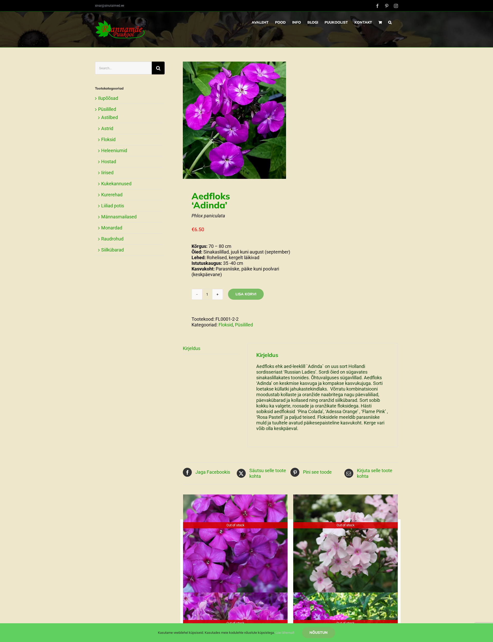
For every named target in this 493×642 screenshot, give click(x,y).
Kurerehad (111, 194)
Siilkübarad (112, 249)
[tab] (211, 348)
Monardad (111, 227)
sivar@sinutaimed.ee (109, 5)
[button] (390, 22)
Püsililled (244, 324)
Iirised (107, 172)
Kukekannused (116, 183)
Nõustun (318, 632)
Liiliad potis (112, 205)
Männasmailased (119, 216)
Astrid (107, 128)
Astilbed (109, 117)
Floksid (226, 324)
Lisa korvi (245, 294)
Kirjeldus (191, 348)
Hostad (108, 161)
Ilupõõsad (108, 98)
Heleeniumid (114, 150)
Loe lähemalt (285, 633)
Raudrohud (112, 238)
